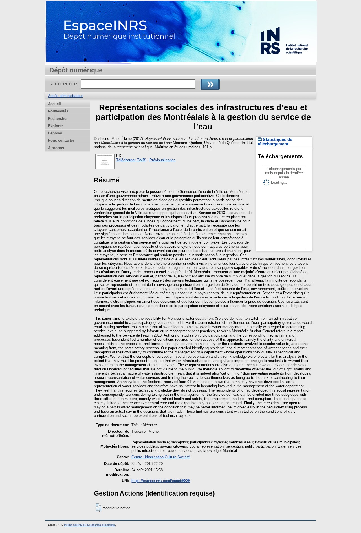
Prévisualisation (162, 160)
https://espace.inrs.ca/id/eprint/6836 (160, 481)
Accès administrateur (65, 96)
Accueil (54, 104)
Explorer (55, 126)
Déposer (55, 133)
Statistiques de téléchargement (275, 141)
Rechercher (58, 118)
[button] (98, 507)
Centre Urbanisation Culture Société (160, 457)
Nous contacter (61, 140)
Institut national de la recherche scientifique (89, 524)
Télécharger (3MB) (131, 160)
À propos (56, 148)
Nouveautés (58, 111)
